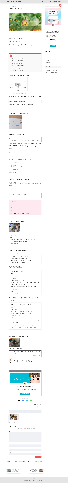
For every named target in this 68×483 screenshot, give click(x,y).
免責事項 (33, 480)
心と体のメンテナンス (31, 406)
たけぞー (40, 404)
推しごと (47, 60)
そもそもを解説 (38, 406)
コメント (11, 431)
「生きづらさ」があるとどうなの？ (17, 66)
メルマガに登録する (25, 393)
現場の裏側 (55, 1)
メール (10, 448)
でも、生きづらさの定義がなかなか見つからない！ (19, 63)
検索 (60, 5)
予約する (53, 45)
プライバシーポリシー (42, 480)
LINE (9, 266)
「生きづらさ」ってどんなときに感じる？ (18, 68)
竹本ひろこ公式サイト (15, 1)
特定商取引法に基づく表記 (27, 480)
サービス (46, 1)
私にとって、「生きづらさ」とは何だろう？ (18, 65)
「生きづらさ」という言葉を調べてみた (17, 60)
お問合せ (59, 1)
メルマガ (50, 1)
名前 (9, 443)
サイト (10, 452)
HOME (34, 478)
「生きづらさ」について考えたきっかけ (17, 58)
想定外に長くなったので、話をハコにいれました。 (18, 101)
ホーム (43, 1)
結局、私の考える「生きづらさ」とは (17, 70)
